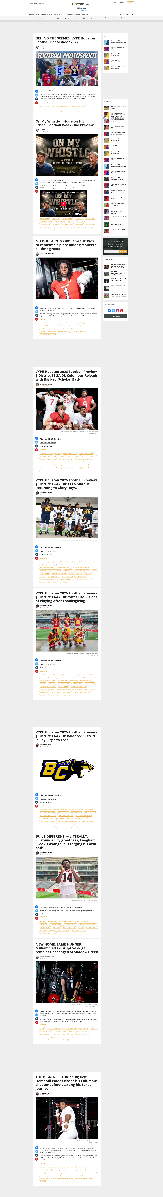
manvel (50, 326)
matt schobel (67, 468)
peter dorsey (43, 695)
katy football (71, 221)
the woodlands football (88, 227)
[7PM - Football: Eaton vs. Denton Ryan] (106, 205)
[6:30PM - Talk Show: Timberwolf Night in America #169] (106, 224)
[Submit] (133, 14)
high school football (76, 112)
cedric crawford (62, 695)
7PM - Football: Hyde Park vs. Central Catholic (118, 133)
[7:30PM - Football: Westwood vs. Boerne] (106, 61)
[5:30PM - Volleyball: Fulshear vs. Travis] (106, 218)
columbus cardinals (52, 1167)
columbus (42, 1167)
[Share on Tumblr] (36, 98)
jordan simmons (78, 692)
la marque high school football (59, 573)
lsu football (43, 326)
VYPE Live (45, 18)
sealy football (89, 824)
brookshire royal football (71, 827)
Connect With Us (115, 316)
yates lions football (77, 683)
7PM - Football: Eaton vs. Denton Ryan (117, 204)
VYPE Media (35, 18)
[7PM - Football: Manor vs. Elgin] (106, 49)
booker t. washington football (47, 689)
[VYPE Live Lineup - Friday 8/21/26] (106, 127)
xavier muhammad (63, 1040)
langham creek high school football (88, 924)
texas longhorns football (91, 1173)
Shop (101, 18)
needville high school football (75, 821)
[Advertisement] (81, 25)
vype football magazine (80, 328)
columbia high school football (76, 824)
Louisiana (62, 14)
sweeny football (84, 465)
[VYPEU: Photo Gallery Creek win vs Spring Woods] (106, 281)
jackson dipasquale (60, 221)
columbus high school (45, 1170)
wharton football (73, 465)
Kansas (56, 14)
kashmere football (44, 692)
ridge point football (90, 224)
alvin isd (42, 323)
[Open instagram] (124, 14)
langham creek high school (70, 924)
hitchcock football (60, 564)
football (54, 106)
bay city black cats (71, 818)
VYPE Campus (126, 18)
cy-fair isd (42, 921)
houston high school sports (46, 109)
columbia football (61, 824)
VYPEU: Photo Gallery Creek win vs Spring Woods (118, 279)
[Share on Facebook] (36, 91)
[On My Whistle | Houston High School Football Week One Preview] (67, 155)
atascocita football (44, 218)
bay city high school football (57, 818)
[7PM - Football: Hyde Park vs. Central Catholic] (106, 134)
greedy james (50, 323)
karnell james (92, 323)
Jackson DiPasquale (48, 253)
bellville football (63, 562)
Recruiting (78, 18)
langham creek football (55, 924)
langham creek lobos (45, 927)
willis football (78, 230)
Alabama (43, 14)
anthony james (52, 562)
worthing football (89, 689)
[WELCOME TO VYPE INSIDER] (106, 288)
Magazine (69, 18)
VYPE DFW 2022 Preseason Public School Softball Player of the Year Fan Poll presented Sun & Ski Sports (118, 267)
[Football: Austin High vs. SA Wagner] (106, 198)
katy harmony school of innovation (81, 567)
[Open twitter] (120, 14)
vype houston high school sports (61, 112)
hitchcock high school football (74, 564)
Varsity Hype (85, 14)
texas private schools (45, 112)
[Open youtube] (127, 14)
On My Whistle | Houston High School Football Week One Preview (65, 123)
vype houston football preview (79, 331)
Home (31, 21)
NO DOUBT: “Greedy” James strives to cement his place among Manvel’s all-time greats (66, 245)
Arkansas (49, 14)
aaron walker (43, 562)
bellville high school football (76, 562)
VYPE (43, 47)
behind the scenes (44, 106)
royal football (58, 827)
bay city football (44, 818)
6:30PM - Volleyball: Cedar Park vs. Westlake (118, 230)
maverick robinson (44, 470)
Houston (42, 21)
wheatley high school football (75, 689)
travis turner (88, 573)
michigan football (83, 1028)
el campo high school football (47, 824)
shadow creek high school (60, 1031)
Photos (87, 18)
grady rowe (50, 564)
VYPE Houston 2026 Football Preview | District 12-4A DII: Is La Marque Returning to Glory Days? (66, 484)
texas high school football (79, 109)
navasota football (82, 818)
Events (109, 18)
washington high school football (78, 686)
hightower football (90, 218)
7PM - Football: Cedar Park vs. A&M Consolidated (118, 178)
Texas (37, 14)
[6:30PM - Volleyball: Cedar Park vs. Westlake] (106, 231)
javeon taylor (52, 695)
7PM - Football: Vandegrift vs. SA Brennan (118, 54)
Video (61, 18)
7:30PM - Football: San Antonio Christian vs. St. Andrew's (118, 211)
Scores (116, 18)
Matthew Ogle (46, 744)
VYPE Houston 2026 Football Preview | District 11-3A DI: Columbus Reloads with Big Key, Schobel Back (67, 375)
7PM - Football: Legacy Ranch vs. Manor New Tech (118, 41)
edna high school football (46, 465)
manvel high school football (83, 326)
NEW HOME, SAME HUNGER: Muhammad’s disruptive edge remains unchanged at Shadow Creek (67, 948)
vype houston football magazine (61, 331)
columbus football (44, 462)
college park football (67, 218)
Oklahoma (77, 14)
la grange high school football (82, 570)
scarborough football (65, 692)
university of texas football (54, 1175)
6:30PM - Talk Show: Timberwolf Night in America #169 (116, 224)
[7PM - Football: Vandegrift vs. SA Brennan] (106, 55)
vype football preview (45, 331)
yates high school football (64, 683)
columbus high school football (59, 462)
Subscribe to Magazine (37, 4)
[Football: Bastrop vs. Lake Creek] (106, 192)
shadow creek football (45, 227)
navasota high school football (47, 821)
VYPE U (53, 18)
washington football (63, 686)
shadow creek (94, 1028)
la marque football (44, 573)
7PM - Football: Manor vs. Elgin (118, 48)
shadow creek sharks (45, 1034)
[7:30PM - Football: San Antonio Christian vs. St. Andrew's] (106, 211)
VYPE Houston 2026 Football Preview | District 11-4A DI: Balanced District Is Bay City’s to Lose (66, 736)
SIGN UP (130, 3)
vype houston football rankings (88, 456)
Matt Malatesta (47, 384)
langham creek (43, 924)
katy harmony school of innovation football (50, 570)
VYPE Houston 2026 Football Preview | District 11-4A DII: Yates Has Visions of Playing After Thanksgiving (66, 597)
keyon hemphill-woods (86, 468)
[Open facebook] (117, 14)
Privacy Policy (106, 118)
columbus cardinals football (76, 462)
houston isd (43, 683)
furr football (55, 692)
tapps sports (67, 109)
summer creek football (59, 227)
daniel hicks (87, 692)
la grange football (68, 570)
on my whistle (56, 224)
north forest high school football (48, 686)
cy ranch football (79, 218)
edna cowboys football (60, 465)
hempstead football (56, 468)
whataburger (43, 1181)
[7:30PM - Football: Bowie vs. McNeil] (106, 185)
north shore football (45, 224)
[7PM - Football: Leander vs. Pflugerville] (106, 173)
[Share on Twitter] (36, 95)
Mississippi (70, 14)
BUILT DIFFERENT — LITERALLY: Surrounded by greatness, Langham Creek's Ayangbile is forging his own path (66, 842)
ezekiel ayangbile (52, 921)
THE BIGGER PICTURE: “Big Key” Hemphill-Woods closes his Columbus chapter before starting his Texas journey (67, 1083)
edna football (88, 462)
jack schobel (76, 468)
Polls (94, 18)
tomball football (44, 230)
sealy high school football (46, 827)
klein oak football (81, 221)
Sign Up (123, 252)
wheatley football (61, 689)
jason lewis (71, 695)
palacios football (44, 468)
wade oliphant (62, 582)
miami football (56, 927)
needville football (61, 821)
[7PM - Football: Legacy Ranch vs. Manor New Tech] (106, 42)
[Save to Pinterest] (36, 102)
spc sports (58, 109)
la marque (94, 570)
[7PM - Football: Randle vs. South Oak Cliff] (106, 68)
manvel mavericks (44, 328)
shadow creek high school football (77, 1031)
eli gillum (42, 564)
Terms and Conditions (115, 118)
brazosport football (91, 562)
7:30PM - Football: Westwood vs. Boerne (117, 61)
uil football (69, 328)
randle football (79, 224)
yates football (52, 683)
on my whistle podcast (67, 224)
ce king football (55, 218)
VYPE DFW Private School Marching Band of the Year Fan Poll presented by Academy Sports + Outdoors (118, 275)
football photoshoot (63, 106)
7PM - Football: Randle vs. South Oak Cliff (118, 67)
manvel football (58, 326)
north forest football (90, 683)
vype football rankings (45, 456)
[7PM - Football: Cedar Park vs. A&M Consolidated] (106, 179)
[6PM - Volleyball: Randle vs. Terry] (106, 121)
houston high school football (78, 106)
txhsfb (52, 230)
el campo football (89, 821)
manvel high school (69, 326)
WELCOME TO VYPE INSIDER (118, 286)
